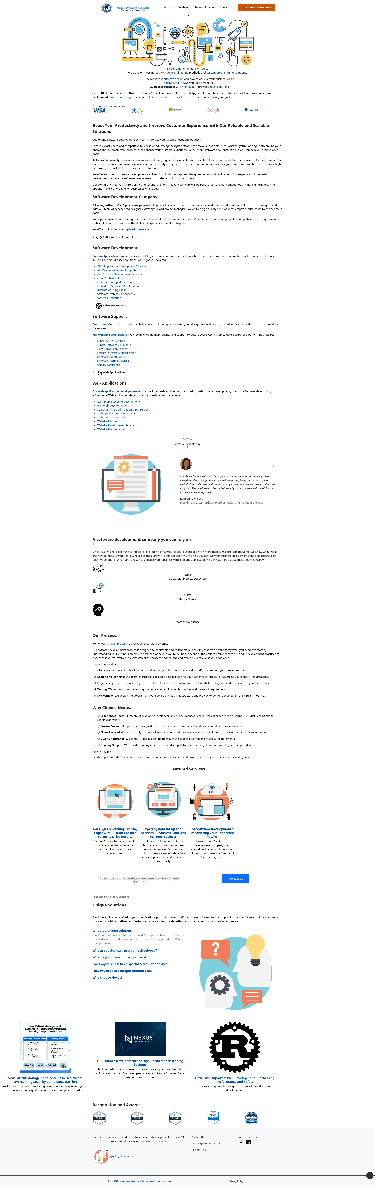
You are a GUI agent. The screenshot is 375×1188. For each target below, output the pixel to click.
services (123, 391)
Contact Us (236, 878)
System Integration (109, 298)
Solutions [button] (184, 7)
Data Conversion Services (113, 349)
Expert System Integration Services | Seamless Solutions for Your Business (163, 833)
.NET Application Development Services (121, 266)
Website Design (107, 421)
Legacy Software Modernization (116, 353)
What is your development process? (119, 957)
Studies (198, 7)
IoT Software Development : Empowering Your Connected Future (212, 833)
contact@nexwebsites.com (206, 1143)
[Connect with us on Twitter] (240, 1142)
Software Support (114, 305)
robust (212, 86)
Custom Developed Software (115, 282)
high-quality (189, 86)
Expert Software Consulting (114, 345)
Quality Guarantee (121, 1156)
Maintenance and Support (110, 334)
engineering (180, 72)
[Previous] (267, 466)
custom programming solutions (226, 72)
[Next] (273, 466)
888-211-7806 (199, 1150)
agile (170, 72)
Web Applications (113, 372)
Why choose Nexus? (107, 977)
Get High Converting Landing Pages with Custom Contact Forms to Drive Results (115, 833)
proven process (117, 643)
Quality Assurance (108, 364)
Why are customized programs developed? (125, 950)
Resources (211, 7)
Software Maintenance (111, 356)
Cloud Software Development (115, 278)
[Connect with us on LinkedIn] (248, 1143)
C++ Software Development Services (119, 274)
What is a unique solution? (113, 930)
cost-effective (165, 79)
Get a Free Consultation (257, 7)
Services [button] (169, 7)
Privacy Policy (236, 1181)
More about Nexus (157, 1141)
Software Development (117, 237)
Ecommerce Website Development (118, 401)
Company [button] (225, 7)
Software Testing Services (113, 360)
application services (137, 229)
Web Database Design (111, 417)
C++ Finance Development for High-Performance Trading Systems (140, 1063)
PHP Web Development (111, 405)
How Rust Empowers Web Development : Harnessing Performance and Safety (235, 1080)
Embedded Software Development (118, 286)
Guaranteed (171, 83)
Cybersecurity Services (111, 341)
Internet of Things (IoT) (111, 290)
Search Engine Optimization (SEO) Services (123, 409)
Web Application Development (116, 413)
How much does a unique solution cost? (122, 971)
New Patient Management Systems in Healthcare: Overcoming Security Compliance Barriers (45, 1080)
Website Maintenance (110, 429)
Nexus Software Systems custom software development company (145, 1181)
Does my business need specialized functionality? (130, 964)
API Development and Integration (118, 270)
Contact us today (120, 97)
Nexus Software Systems (133, 7)
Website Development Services (116, 425)
